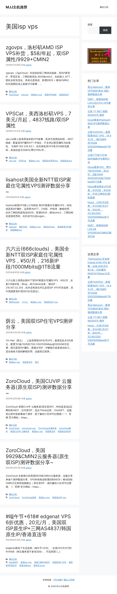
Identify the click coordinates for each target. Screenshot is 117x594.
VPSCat (22, 160)
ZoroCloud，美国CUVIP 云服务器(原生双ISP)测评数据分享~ (39, 387)
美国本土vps (39, 565)
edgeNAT (13, 562)
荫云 (37, 362)
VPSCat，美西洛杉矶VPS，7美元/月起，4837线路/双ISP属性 (38, 119)
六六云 (25, 302)
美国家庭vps (16, 230)
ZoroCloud (14, 428)
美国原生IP (64, 94)
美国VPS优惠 (51, 94)
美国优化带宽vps (50, 160)
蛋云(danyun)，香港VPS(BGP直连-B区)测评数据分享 (99, 91)
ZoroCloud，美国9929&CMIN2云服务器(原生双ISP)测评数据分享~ (37, 456)
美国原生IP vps (51, 302)
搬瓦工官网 (69, 579)
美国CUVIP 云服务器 (19, 431)
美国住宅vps (49, 227)
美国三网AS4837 (42, 562)
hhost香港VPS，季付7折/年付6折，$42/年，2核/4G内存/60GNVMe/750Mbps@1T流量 (99, 174)
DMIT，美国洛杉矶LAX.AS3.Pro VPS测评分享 (99, 103)
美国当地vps (25, 565)
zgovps (24, 94)
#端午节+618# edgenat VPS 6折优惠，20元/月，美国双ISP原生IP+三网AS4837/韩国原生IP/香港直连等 (38, 525)
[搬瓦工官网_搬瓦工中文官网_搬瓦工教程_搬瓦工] (99, 63)
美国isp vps (36, 94)
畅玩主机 (104, 7)
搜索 (90, 24)
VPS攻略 (57, 579)
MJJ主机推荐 (16, 7)
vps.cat (12, 160)
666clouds (14, 302)
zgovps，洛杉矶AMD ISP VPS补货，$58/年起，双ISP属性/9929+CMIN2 (37, 53)
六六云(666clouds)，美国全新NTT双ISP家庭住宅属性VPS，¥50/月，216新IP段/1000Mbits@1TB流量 (37, 258)
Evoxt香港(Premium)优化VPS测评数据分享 (99, 123)
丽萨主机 (23, 227)
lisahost (13, 227)
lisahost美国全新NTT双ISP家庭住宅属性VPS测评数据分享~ (38, 186)
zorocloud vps (29, 428)
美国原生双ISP (64, 431)
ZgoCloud (14, 94)
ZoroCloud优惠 (29, 497)
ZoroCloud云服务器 (47, 428)
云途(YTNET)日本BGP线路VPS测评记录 (99, 159)
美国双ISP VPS (59, 562)
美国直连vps (66, 160)
